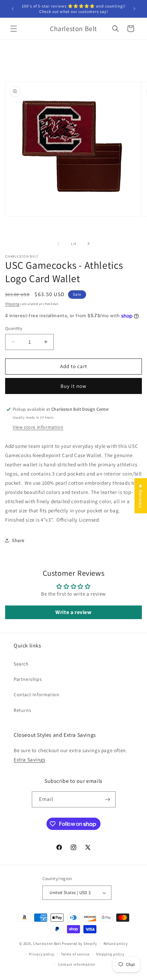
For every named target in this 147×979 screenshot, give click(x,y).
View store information (38, 427)
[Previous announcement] (12, 8)
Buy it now (73, 386)
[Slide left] (58, 243)
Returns (22, 710)
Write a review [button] (73, 612)
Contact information (76, 964)
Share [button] (18, 540)
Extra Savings (29, 759)
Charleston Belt (47, 943)
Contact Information (36, 694)
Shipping (12, 304)
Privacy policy (41, 954)
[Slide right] (88, 243)
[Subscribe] (107, 799)
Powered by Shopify (79, 943)
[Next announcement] (134, 8)
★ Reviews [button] (140, 496)
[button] (13, 28)
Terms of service (75, 954)
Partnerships (28, 679)
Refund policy (116, 943)
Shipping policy (110, 954)
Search (21, 664)
